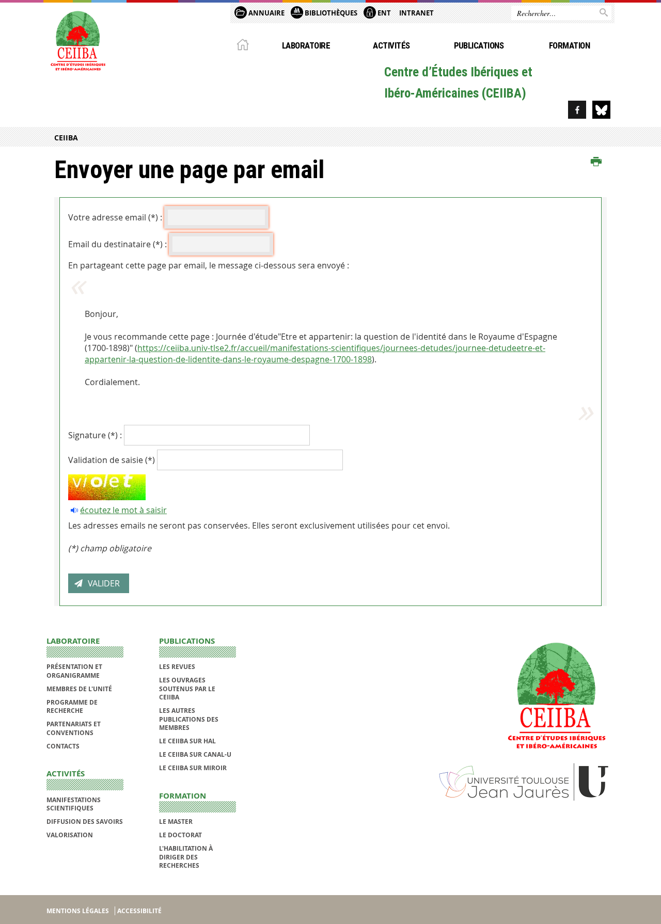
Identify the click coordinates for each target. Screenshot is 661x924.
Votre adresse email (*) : (115, 217)
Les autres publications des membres (188, 719)
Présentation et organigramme (74, 670)
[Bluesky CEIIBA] (601, 110)
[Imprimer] (596, 162)
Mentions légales (77, 910)
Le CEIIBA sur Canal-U (195, 754)
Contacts (63, 746)
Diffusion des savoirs (84, 821)
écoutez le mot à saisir (123, 510)
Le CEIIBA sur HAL (187, 741)
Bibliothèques (330, 13)
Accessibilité (139, 910)
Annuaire (266, 13)
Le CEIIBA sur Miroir (193, 767)
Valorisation (69, 835)
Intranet (416, 13)
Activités (391, 45)
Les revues (177, 666)
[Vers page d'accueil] (77, 40)
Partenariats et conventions (73, 728)
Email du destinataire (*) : (117, 244)
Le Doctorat (180, 835)
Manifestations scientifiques (73, 804)
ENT (383, 13)
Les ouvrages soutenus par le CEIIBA (187, 689)
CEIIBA (66, 137)
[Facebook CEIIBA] (577, 110)
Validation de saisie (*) (111, 460)
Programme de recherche (72, 706)
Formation (569, 45)
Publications (479, 45)
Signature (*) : (95, 435)
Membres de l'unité (79, 688)
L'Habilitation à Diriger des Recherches (186, 857)
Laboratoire (306, 45)
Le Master (176, 821)
